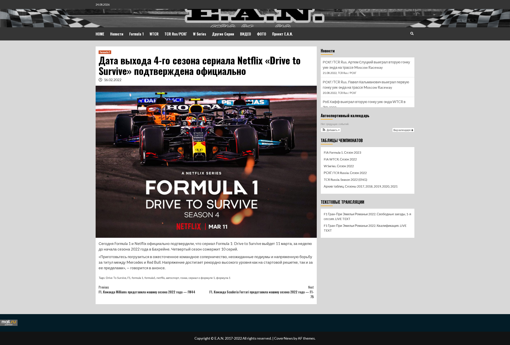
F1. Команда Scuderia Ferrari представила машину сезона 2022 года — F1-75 (261, 292)
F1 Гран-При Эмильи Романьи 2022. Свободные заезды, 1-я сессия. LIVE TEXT (367, 216)
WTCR (154, 33)
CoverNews (283, 338)
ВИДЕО (245, 33)
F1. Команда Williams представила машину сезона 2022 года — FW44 (147, 289)
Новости (116, 33)
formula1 (149, 277)
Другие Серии (223, 33)
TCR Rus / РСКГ (347, 73)
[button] (331, 130)
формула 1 (223, 277)
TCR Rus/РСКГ (176, 33)
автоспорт (172, 277)
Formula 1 (136, 33)
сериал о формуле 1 (201, 277)
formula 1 (137, 277)
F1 (129, 277)
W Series (199, 33)
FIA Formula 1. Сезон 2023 (342, 152)
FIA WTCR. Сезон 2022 (340, 159)
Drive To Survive (116, 277)
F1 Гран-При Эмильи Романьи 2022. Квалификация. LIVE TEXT (365, 228)
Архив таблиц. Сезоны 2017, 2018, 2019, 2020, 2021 (361, 186)
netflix (161, 277)
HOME (100, 33)
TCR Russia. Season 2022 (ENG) (345, 179)
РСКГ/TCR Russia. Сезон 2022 (345, 173)
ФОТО (261, 33)
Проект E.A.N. (282, 33)
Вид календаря (402, 130)
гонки (183, 277)
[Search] (411, 33)
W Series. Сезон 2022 (339, 166)
